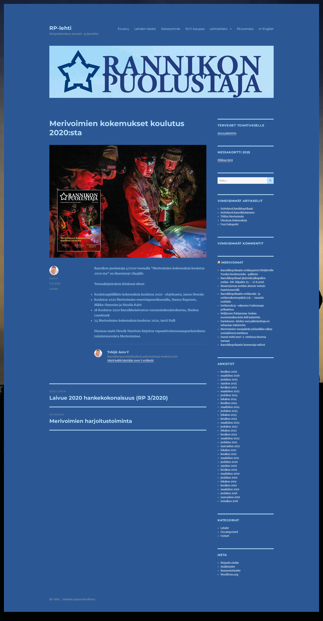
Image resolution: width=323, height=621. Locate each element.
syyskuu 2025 (229, 383)
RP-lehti (60, 28)
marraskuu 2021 (230, 446)
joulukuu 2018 (229, 493)
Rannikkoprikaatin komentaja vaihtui (243, 344)
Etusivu (123, 29)
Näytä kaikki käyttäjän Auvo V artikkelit (130, 360)
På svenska (245, 29)
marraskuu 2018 (230, 497)
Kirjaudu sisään (230, 562)
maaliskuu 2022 (230, 438)
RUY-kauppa (194, 29)
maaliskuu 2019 (230, 489)
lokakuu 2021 (228, 450)
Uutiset (225, 536)
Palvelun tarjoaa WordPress (79, 599)
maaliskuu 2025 (230, 391)
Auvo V (53, 278)
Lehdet (53, 288)
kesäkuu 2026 (229, 371)
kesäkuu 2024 (229, 403)
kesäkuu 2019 (229, 485)
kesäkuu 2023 (229, 418)
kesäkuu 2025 (229, 387)
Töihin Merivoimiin (232, 216)
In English (266, 29)
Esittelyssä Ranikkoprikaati (237, 208)
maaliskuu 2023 (230, 422)
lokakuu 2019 (228, 481)
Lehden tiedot (145, 29)
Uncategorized (229, 532)
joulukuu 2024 (229, 395)
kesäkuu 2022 (229, 434)
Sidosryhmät (170, 29)
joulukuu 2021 (229, 442)
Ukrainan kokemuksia (234, 220)
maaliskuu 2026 (230, 375)
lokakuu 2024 (229, 399)
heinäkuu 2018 (229, 501)
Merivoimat (232, 262)
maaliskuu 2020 (230, 473)
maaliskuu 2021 (230, 458)
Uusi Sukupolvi (229, 224)
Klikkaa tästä (225, 160)
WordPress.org (229, 574)
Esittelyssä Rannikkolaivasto (238, 212)
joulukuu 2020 (229, 462)
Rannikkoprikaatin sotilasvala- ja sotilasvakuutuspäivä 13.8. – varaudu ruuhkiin (242, 297)
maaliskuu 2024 (230, 407)
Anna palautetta (227, 133)
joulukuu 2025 (229, 379)
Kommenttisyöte (231, 570)
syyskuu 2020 (229, 465)
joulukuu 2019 (229, 477)
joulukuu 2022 (229, 426)
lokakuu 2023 (228, 414)
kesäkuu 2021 (229, 454)
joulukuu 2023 (229, 411)
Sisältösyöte (228, 566)
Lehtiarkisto (218, 29)
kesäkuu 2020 (229, 469)
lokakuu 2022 (229, 430)
